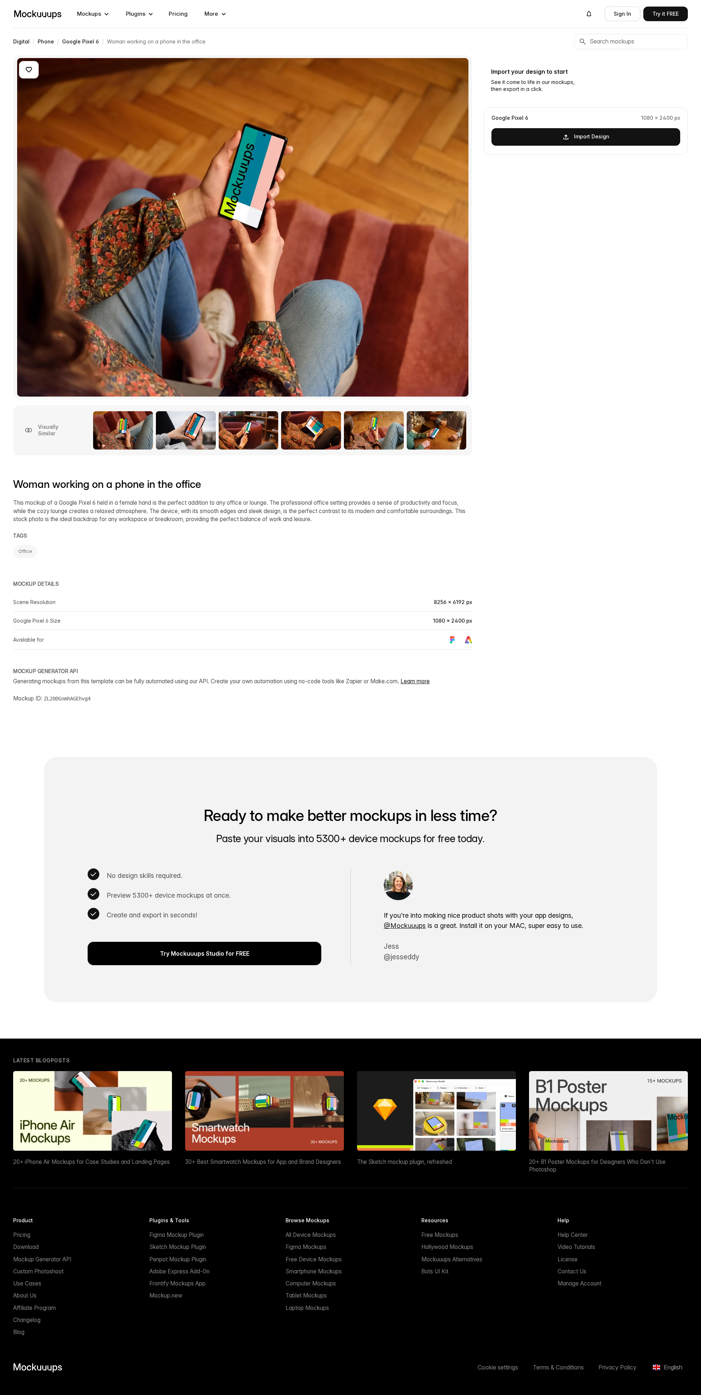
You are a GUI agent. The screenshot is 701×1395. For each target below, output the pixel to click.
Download (26, 1246)
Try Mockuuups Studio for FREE (204, 953)
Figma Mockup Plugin (176, 1234)
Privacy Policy (617, 1367)
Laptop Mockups (307, 1307)
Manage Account (579, 1283)
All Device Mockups (311, 1234)
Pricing (178, 13)
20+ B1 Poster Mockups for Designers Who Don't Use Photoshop (597, 1165)
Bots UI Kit (434, 1271)
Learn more (415, 681)
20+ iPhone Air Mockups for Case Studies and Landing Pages (91, 1161)
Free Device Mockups (314, 1259)
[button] (93, 13)
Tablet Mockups (306, 1295)
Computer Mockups (311, 1283)
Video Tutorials (576, 1246)
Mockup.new (165, 1295)
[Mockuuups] (37, 14)
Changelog (27, 1319)
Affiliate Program (34, 1307)
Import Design (591, 136)
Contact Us (572, 1271)
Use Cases (27, 1283)
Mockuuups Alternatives (451, 1259)
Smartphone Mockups (314, 1271)
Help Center (573, 1234)
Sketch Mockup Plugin (177, 1246)
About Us (25, 1295)
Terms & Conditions (558, 1367)
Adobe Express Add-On (179, 1271)
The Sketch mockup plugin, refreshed (404, 1161)
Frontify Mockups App (177, 1283)
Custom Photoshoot (38, 1271)
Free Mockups (439, 1234)
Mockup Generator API (42, 1259)
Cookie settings (498, 1367)
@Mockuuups (405, 925)
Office (25, 551)
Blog (18, 1332)
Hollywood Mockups (447, 1246)
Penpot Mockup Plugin (177, 1259)
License (568, 1259)
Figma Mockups (306, 1246)
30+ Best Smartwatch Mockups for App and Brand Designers (263, 1161)
